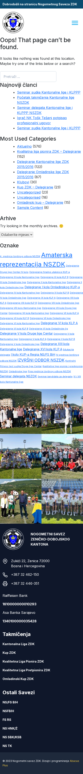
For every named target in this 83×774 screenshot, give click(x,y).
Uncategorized (29, 192)
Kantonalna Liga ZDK (18, 644)
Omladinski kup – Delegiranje (40, 202)
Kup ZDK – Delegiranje (35, 187)
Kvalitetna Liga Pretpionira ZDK (26, 670)
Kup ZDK (9, 652)
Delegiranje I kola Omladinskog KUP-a (52, 287)
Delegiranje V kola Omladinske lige (20, 344)
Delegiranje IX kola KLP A (41, 297)
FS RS (7, 719)
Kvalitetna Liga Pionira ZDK (23, 661)
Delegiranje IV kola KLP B (55, 292)
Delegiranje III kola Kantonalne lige (20, 277)
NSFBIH (8, 711)
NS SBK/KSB (12, 737)
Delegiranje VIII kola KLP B (22, 303)
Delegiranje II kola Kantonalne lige (46, 282)
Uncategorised (28, 197)
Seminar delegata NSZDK (18, 376)
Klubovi (23, 182)
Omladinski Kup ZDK (18, 679)
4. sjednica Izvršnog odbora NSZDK (20, 256)
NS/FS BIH (10, 702)
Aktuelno (24, 146)
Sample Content (30, 207)
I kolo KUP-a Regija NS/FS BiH (33, 354)
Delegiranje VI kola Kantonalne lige (20, 323)
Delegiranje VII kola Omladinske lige (50, 318)
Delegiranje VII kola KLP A (64, 313)
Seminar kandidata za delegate (55, 376)
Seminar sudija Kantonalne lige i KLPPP (48, 92)
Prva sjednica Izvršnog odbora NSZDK (49, 371)
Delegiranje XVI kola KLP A (42, 349)
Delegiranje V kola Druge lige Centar (26, 333)
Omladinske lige (18, 371)
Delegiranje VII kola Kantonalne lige (29, 313)
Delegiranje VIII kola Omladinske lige (58, 303)
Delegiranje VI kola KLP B (14, 328)
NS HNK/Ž (10, 728)
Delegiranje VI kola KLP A (59, 323)
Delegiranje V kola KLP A (32, 339)
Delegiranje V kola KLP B (61, 339)
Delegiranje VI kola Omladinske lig (48, 328)
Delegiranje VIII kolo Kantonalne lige (20, 308)
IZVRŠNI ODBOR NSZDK (40, 360)
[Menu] (75, 22)
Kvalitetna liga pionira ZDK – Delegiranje (49, 151)
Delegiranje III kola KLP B (54, 277)
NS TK (7, 746)
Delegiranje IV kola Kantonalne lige (20, 292)
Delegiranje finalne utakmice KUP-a (49, 272)
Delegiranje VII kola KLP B (14, 318)
